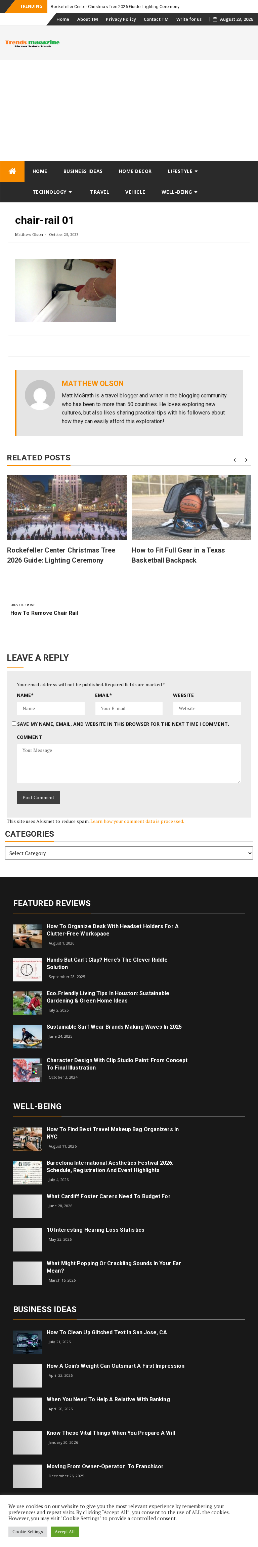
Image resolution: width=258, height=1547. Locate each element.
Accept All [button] (65, 1532)
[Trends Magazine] (12, 171)
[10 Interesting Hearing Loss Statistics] (27, 1239)
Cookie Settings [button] (27, 1532)
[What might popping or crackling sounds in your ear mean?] (27, 1273)
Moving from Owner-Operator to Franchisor (105, 1466)
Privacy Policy (121, 19)
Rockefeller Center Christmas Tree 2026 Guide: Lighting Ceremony (115, 6)
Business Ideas (83, 171)
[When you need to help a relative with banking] (27, 1409)
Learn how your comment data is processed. (137, 821)
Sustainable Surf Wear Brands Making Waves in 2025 (114, 1027)
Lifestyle (180, 171)
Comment (29, 737)
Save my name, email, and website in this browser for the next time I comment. (123, 724)
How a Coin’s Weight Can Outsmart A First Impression (115, 1366)
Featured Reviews (52, 903)
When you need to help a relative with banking (108, 1399)
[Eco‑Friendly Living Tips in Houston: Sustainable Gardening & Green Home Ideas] (27, 1003)
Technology (50, 192)
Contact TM (156, 19)
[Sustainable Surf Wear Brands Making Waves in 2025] (27, 1036)
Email (104, 695)
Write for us (189, 19)
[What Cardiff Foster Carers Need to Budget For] (27, 1206)
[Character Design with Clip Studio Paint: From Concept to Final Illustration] (27, 1070)
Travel (99, 192)
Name (25, 695)
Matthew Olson (29, 234)
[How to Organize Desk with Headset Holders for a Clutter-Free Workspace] (27, 935)
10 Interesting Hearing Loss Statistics (95, 1230)
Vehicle (135, 192)
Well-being (177, 192)
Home (62, 19)
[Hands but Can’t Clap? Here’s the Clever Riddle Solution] (27, 969)
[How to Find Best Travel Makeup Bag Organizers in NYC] (27, 1139)
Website (183, 695)
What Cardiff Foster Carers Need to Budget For (109, 1196)
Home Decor (135, 171)
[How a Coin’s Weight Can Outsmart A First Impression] (27, 1375)
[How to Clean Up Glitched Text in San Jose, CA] (27, 1342)
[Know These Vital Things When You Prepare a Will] (27, 1442)
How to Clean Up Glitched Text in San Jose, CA (107, 1332)
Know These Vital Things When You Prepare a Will (111, 1433)
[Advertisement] (129, 110)
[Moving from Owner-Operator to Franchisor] (27, 1476)
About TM (87, 19)
